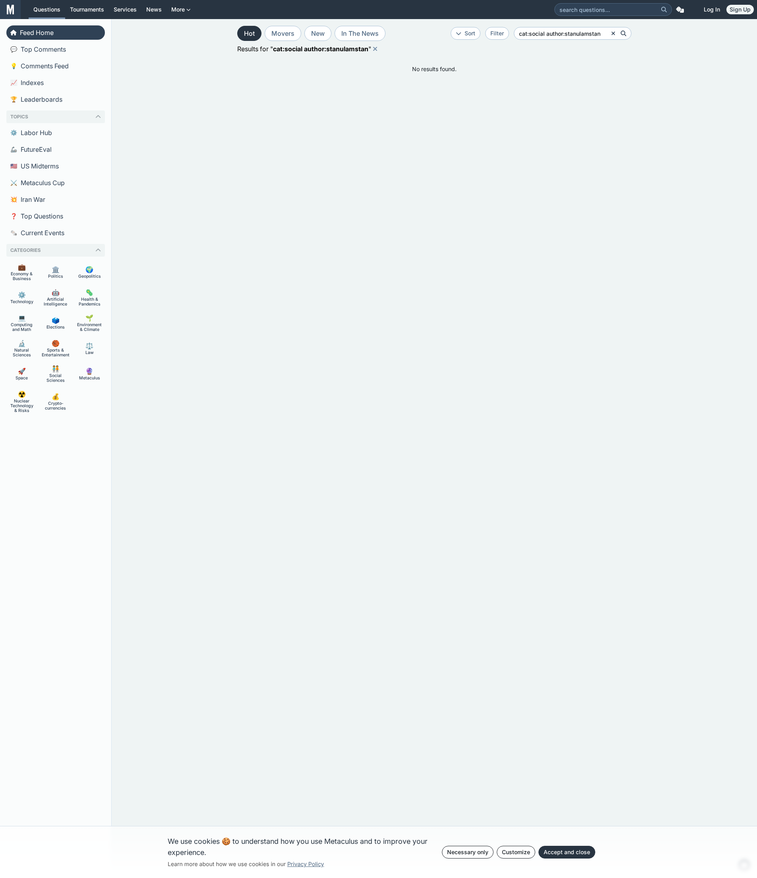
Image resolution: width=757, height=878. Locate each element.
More (178, 9)
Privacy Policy (305, 864)
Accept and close (567, 852)
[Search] (664, 9)
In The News (360, 33)
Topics (19, 117)
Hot (249, 33)
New (318, 33)
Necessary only (467, 852)
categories (25, 250)
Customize (516, 852)
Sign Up (740, 9)
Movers (282, 33)
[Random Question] (680, 9)
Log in (712, 9)
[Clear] (613, 33)
